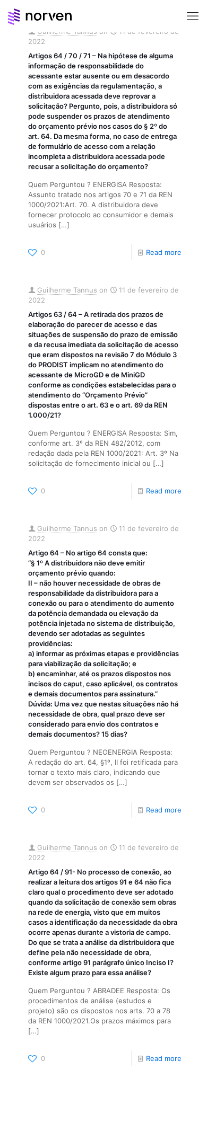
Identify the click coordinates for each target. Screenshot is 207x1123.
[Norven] (40, 16)
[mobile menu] (193, 16)
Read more (164, 252)
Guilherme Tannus (67, 290)
